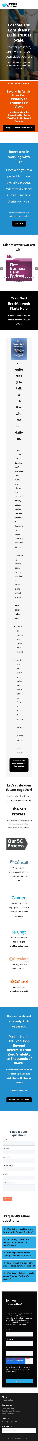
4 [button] (10, 277)
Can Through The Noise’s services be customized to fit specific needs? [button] (16, 1242)
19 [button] (18, 281)
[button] (1, 268)
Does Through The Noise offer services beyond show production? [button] (19, 1264)
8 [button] (18, 277)
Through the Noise (21, 1438)
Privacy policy (7, 1400)
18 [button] (16, 281)
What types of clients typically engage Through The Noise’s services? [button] (18, 1276)
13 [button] (27, 277)
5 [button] (12, 277)
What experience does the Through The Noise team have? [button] (17, 1254)
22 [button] (23, 281)
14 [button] (29, 277)
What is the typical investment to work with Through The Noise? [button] (18, 1231)
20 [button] (20, 281)
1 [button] (4, 277)
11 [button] (23, 277)
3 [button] (8, 277)
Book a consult (8, 1413)
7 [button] (16, 277)
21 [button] (21, 281)
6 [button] (14, 277)
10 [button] (21, 277)
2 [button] (6, 277)
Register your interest (11, 1411)
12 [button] (25, 277)
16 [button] (33, 277)
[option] (19, 267)
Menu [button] (33, 4)
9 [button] (20, 277)
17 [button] (14, 281)
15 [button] (31, 277)
